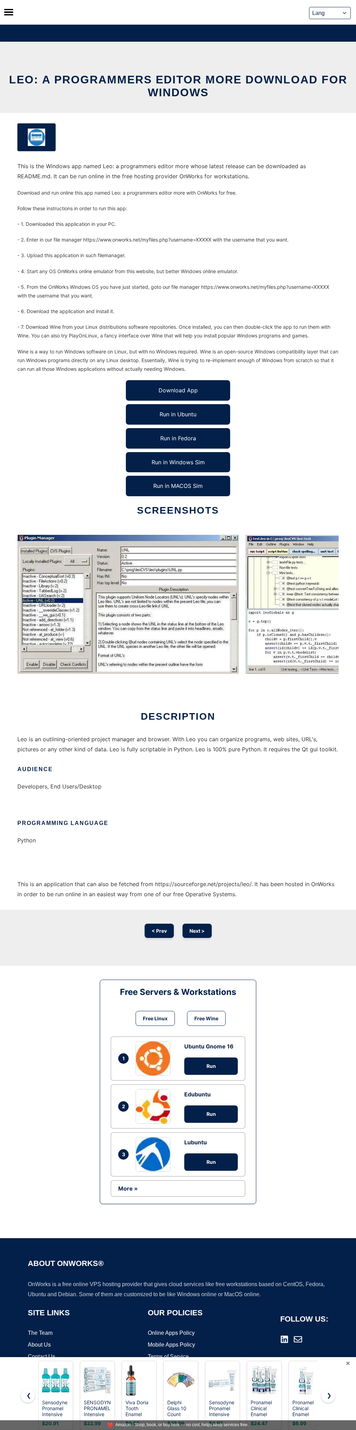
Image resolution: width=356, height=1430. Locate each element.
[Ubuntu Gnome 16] (154, 1058)
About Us (39, 1345)
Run (211, 1066)
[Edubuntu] (154, 1106)
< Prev (159, 931)
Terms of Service (168, 1356)
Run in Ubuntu (178, 414)
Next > (197, 931)
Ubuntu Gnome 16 (209, 1046)
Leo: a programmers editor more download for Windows (178, 86)
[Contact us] (298, 1339)
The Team (40, 1333)
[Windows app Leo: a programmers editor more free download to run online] (36, 137)
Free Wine (206, 1018)
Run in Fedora (178, 438)
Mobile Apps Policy (171, 1345)
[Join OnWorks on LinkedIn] (284, 1339)
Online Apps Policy (171, 1333)
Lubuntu (195, 1142)
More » (128, 1188)
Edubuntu (197, 1094)
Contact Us (41, 1356)
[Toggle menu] (8, 12)
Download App (178, 390)
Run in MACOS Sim (178, 485)
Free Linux (155, 1018)
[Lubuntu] (154, 1154)
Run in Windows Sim (178, 462)
